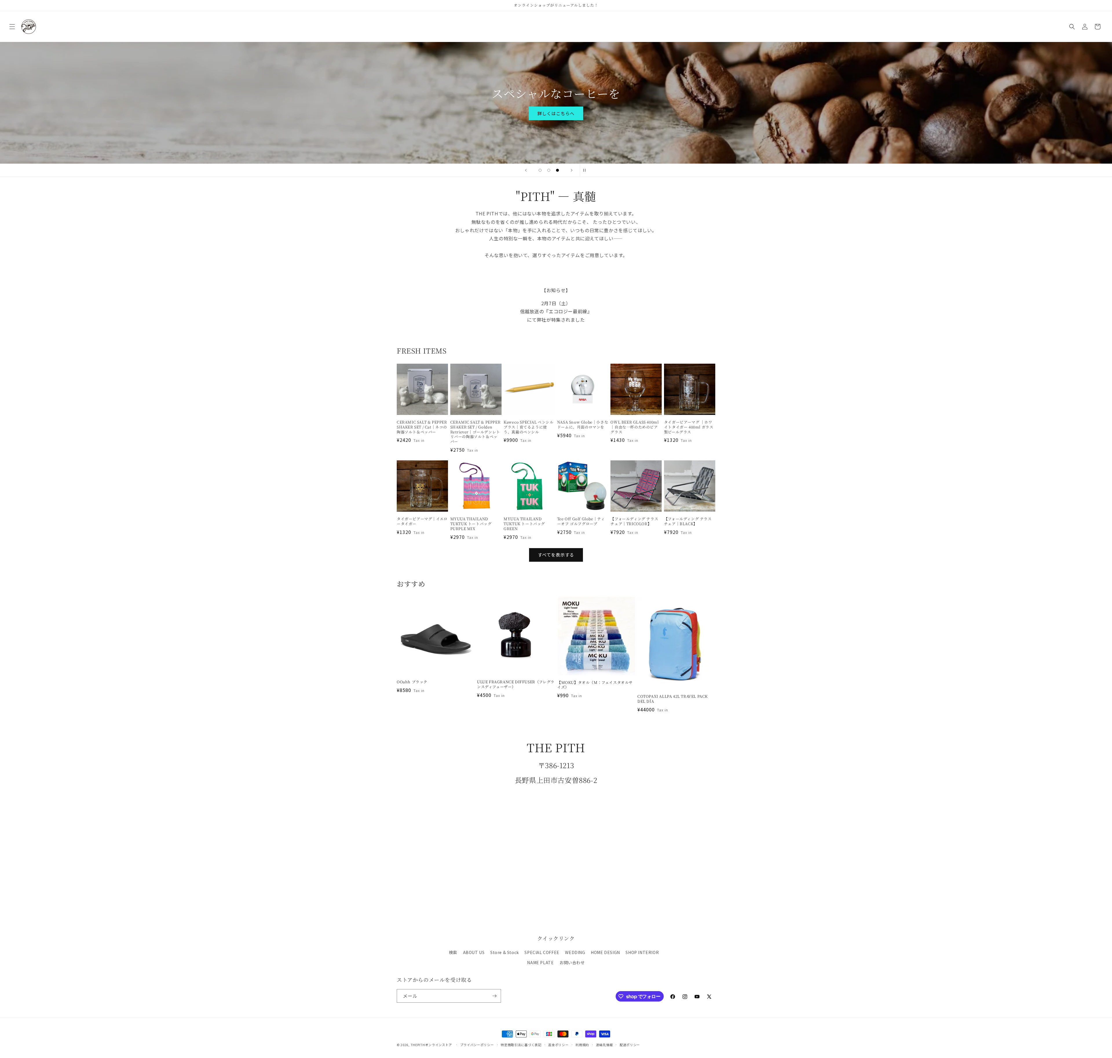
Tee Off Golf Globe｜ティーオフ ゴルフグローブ (581, 521)
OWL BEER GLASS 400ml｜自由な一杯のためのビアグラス (634, 427)
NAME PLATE (540, 962)
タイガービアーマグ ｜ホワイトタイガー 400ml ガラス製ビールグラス (689, 427)
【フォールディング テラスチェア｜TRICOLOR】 (634, 521)
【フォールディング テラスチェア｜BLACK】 (688, 521)
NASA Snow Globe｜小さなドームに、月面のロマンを (582, 425)
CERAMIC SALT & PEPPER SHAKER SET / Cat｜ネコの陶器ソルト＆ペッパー (422, 427)
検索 (453, 952)
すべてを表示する (556, 555)
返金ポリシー (558, 1044)
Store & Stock (504, 952)
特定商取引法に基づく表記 (521, 1044)
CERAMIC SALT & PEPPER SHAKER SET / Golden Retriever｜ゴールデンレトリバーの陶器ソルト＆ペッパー (475, 432)
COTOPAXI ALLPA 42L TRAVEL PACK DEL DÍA (672, 699)
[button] (12, 26)
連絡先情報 (604, 1044)
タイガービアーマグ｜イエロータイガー (422, 521)
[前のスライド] (526, 170)
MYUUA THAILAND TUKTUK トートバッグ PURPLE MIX (471, 524)
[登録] (494, 996)
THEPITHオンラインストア (431, 1044)
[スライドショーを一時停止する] (586, 170)
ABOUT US (474, 952)
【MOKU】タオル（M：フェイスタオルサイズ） (595, 685)
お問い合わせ (572, 962)
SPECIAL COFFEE (541, 952)
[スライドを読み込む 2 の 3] (548, 170)
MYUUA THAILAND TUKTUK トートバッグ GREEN (524, 524)
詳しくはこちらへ (556, 113)
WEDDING (575, 952)
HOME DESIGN (605, 952)
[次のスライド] (571, 170)
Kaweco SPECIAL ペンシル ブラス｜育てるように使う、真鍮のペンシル (528, 427)
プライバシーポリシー (477, 1044)
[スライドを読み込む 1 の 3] (540, 170)
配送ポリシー (630, 1044)
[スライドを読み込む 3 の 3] (557, 170)
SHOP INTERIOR (642, 952)
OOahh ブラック (412, 682)
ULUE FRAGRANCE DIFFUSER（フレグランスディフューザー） (516, 684)
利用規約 (582, 1044)
